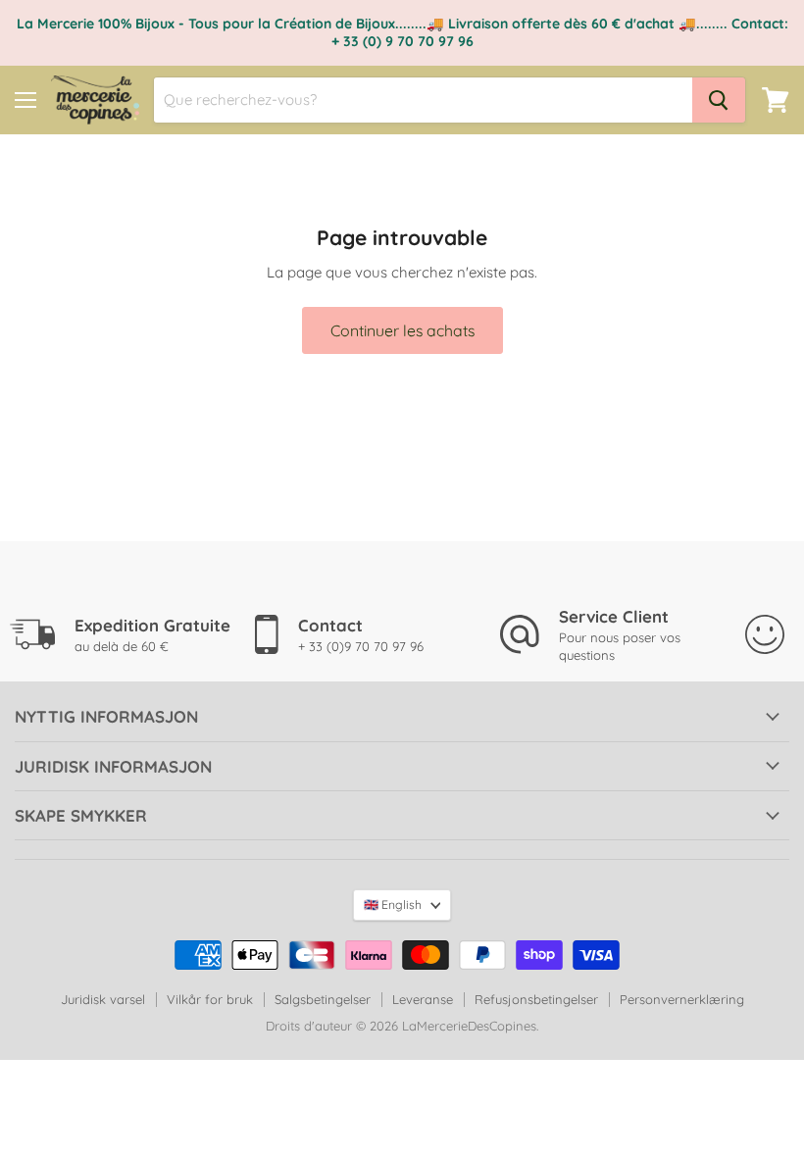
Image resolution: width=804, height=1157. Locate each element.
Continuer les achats (402, 330)
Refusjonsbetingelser (536, 999)
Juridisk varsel (103, 999)
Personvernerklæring (682, 999)
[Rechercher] (718, 100)
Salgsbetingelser (323, 999)
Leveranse (422, 999)
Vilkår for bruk (210, 999)
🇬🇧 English (393, 904)
